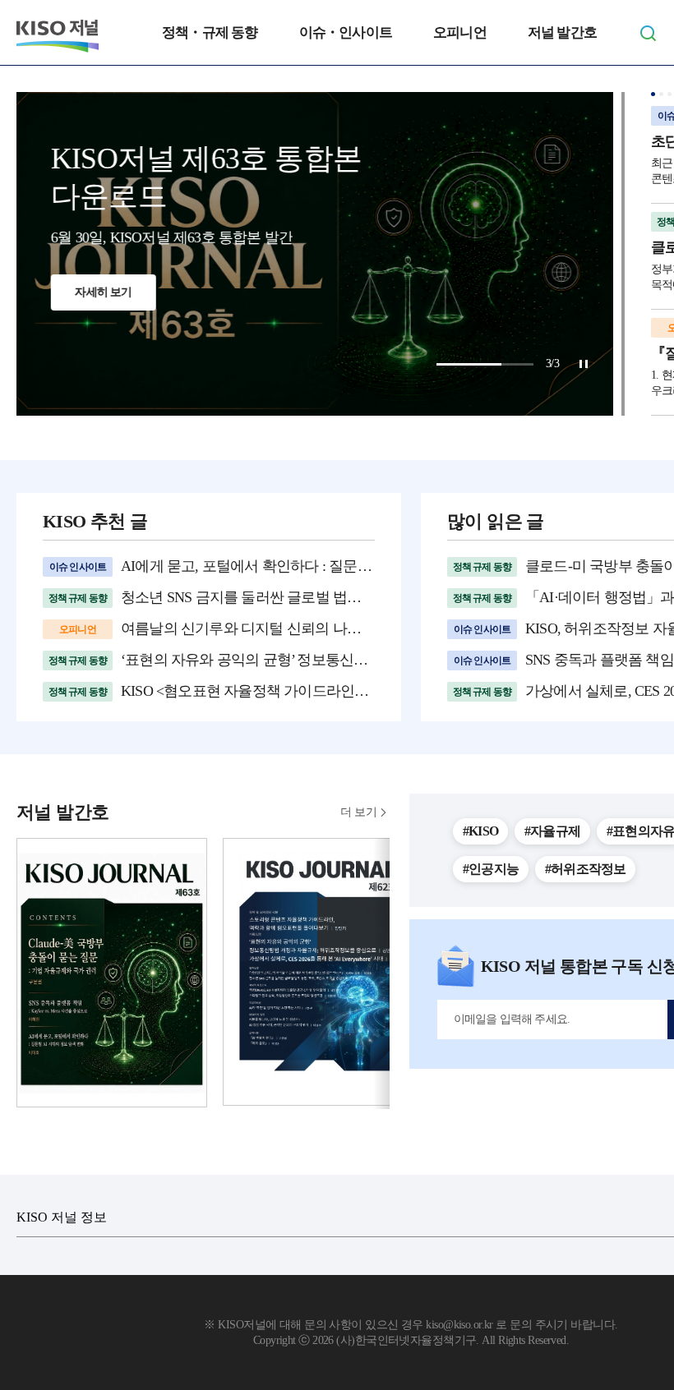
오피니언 (460, 32)
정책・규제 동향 (210, 32)
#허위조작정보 (585, 869)
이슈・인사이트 (345, 32)
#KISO (480, 831)
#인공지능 (491, 869)
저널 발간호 (562, 32)
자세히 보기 (114, 369)
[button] (653, 94)
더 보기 (358, 812)
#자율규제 (552, 831)
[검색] (648, 33)
